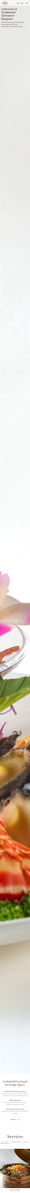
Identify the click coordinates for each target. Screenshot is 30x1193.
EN (22, 3)
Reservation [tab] (4, 1142)
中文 (18, 3)
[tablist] (15, 1141)
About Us (13, 1119)
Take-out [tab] (26, 1142)
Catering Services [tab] (15, 1142)
